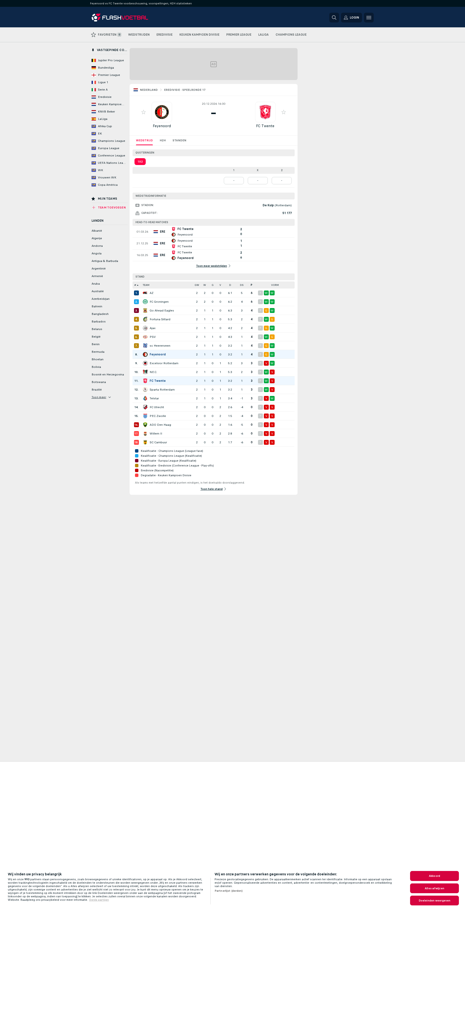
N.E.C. (153, 372)
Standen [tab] (179, 140)
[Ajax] (145, 328)
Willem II (156, 433)
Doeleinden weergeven (434, 900)
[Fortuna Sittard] (145, 319)
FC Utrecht (157, 407)
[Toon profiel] (162, 112)
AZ (152, 293)
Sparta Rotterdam (162, 390)
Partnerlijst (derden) (229, 890)
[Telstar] (145, 398)
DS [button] (242, 285)
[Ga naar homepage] (125, 17)
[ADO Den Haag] (145, 424)
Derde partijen (99, 899)
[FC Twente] (145, 380)
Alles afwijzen (434, 888)
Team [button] (146, 285)
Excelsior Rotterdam (164, 363)
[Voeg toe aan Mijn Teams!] (143, 112)
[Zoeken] (334, 17)
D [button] (230, 285)
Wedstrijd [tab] (144, 140)
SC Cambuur (158, 442)
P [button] (251, 285)
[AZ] (145, 292)
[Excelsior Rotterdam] (145, 363)
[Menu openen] (369, 17)
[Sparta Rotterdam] (145, 389)
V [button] (220, 285)
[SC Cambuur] (145, 442)
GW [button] (197, 285)
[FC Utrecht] (145, 407)
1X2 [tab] (140, 161)
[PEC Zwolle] (145, 416)
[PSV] (145, 336)
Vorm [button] (275, 285)
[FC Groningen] (145, 301)
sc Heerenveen (160, 346)
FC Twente (265, 126)
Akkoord (434, 876)
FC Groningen (159, 302)
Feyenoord (162, 126)
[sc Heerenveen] (145, 345)
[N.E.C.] (145, 372)
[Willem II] (145, 433)
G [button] (213, 285)
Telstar (154, 398)
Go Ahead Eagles (162, 310)
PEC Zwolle (158, 416)
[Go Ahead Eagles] (145, 310)
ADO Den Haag (160, 425)
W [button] (204, 285)
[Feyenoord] (145, 354)
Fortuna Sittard (160, 319)
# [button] (135, 285)
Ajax (152, 328)
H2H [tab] (163, 140)
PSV (153, 337)
